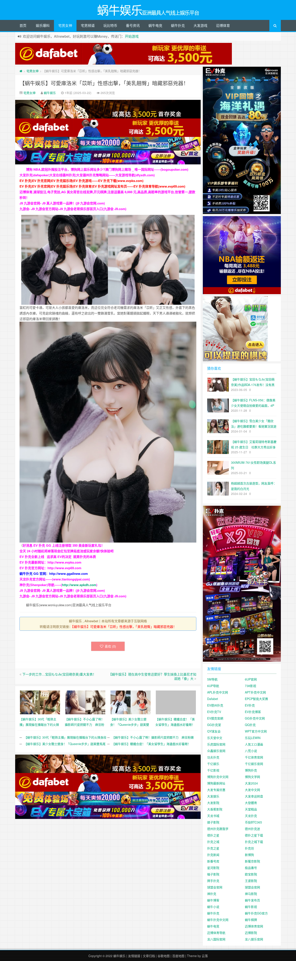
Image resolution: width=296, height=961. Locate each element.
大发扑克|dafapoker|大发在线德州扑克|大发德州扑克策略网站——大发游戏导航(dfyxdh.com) (87, 175)
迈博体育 (223, 25)
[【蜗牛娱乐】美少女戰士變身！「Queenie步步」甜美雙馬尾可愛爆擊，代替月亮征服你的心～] (131, 702)
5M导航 (212, 679)
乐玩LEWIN (252, 738)
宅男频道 (88, 25)
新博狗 (249, 854)
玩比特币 (110, 25)
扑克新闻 (213, 854)
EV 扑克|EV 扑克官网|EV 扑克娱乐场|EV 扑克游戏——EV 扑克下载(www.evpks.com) (81, 180)
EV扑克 (250, 705)
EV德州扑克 (215, 705)
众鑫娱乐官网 (216, 751)
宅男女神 (65, 25)
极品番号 (251, 867)
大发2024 (251, 783)
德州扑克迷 (252, 828)
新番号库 (213, 861)
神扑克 (211, 893)
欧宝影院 (251, 874)
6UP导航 (213, 686)
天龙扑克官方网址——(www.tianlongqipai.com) (55, 579)
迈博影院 (251, 932)
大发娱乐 (213, 796)
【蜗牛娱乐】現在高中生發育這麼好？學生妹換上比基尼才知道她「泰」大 (152, 676)
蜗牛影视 (251, 906)
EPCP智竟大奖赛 (256, 699)
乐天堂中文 (214, 738)
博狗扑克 (251, 770)
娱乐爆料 (43, 25)
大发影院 (213, 803)
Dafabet (212, 699)
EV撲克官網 (215, 718)
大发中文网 (252, 790)
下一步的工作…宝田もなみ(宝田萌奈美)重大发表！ (59, 674)
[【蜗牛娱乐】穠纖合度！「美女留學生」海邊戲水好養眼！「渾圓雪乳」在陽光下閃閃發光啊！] (176, 702)
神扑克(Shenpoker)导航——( (41, 584)
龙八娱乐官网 (254, 939)
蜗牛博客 (213, 900)
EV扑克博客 (253, 712)
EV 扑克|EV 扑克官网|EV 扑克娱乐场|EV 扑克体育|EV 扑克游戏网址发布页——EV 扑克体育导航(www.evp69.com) (102, 186)
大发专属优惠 (216, 790)
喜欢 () (110, 646)
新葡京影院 (252, 861)
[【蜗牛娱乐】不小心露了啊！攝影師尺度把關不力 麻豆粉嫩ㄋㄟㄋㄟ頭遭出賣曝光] (85, 702)
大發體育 (251, 803)
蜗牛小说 (213, 906)
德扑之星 (213, 835)
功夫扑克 (213, 757)
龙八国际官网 (216, 939)
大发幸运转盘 (254, 796)
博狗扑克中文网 (217, 777)
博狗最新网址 (216, 783)
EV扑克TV (214, 712)
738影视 (250, 686)
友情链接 (134, 956)
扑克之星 (213, 848)
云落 (205, 956)
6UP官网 (251, 679)
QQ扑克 (250, 725)
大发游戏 (200, 25)
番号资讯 (133, 25)
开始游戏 (132, 36)
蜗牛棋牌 (251, 919)
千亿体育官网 (254, 757)
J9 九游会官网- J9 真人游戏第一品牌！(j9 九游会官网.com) (62, 203)
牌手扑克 (213, 880)
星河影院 (213, 867)
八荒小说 (251, 751)
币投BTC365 (253, 822)
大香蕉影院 (214, 809)
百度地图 (178, 956)
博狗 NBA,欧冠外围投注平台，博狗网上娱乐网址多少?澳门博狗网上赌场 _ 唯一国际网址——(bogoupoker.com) (107, 169)
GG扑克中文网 (255, 718)
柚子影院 (213, 874)
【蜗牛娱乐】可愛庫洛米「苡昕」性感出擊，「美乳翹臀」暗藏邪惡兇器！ (104, 83)
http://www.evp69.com (64, 568)
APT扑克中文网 (255, 692)
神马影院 (251, 893)
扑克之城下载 (254, 841)
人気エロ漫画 (254, 744)
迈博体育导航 (216, 932)
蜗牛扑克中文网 (217, 919)
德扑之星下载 (254, 835)
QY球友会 (214, 731)
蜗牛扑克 (178, 25)
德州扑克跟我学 (217, 828)
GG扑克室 (214, 725)
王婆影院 (251, 880)
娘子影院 (213, 822)
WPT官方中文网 (256, 731)
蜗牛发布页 (252, 900)
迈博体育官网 (254, 926)
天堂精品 (251, 809)
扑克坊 (249, 848)
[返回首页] (21, 71)
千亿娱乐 (213, 764)
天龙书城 (213, 816)
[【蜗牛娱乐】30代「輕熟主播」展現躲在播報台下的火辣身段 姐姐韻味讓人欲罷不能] (40, 702)
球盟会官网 (214, 887)
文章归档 (149, 956)
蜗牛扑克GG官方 (256, 913)
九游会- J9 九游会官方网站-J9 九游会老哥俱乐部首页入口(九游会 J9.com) (73, 208)
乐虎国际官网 (216, 744)
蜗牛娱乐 (50, 93)
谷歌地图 (164, 956)
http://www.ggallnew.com (68, 573)
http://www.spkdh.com (79, 584)
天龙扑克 (251, 816)
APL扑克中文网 (217, 692)
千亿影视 (213, 770)
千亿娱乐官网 (254, 764)
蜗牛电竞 (155, 25)
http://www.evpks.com (64, 562)
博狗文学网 (252, 777)
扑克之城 (213, 841)
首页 (23, 25)
